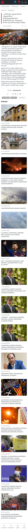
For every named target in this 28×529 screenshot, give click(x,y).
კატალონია (22, 97)
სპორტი (14, 97)
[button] (6, 6)
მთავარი (3, 10)
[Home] (2, 2)
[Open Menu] (25, 2)
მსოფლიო (11, 10)
